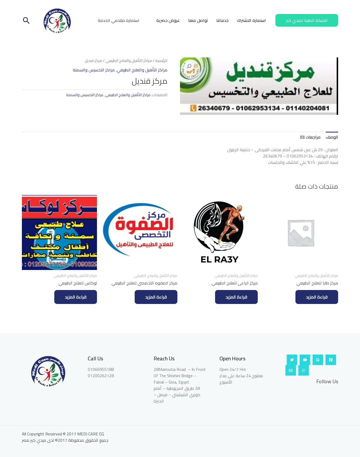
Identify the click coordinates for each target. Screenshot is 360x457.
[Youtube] (305, 360)
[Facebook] (330, 360)
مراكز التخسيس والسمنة (94, 70)
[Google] (318, 360)
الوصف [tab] (332, 137)
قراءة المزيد (317, 297)
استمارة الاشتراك (251, 20)
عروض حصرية (168, 20)
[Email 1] (290, 370)
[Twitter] (292, 360)
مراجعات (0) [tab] (310, 137)
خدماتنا (222, 20)
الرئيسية (161, 60)
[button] (306, 20)
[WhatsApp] (303, 370)
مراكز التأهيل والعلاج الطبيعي (128, 60)
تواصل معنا (198, 20)
